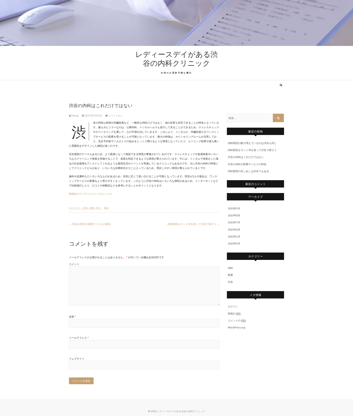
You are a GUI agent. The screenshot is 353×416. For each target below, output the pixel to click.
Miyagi (75, 115)
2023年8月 (234, 215)
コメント (74, 264)
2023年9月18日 (93, 115)
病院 (106, 208)
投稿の (234, 313)
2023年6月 (234, 229)
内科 (85, 208)
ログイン (233, 306)
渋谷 (98, 208)
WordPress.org (236, 327)
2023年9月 (234, 208)
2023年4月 (234, 243)
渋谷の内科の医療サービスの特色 (90, 224)
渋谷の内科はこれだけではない (246, 157)
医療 (92, 208)
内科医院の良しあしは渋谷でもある (248, 171)
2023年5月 (234, 236)
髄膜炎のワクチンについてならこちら (91, 193)
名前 (72, 316)
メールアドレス (79, 337)
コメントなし (115, 115)
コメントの (237, 320)
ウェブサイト (76, 358)
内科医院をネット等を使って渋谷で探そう (193, 224)
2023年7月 (234, 222)
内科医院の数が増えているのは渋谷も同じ (252, 143)
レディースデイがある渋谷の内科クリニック (176, 58)
